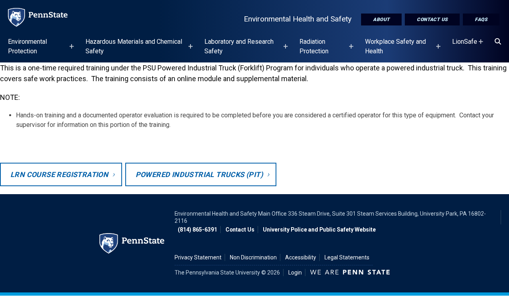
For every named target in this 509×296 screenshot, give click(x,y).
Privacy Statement (198, 257)
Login (295, 272)
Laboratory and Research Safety (239, 50)
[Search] (498, 42)
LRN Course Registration (59, 174)
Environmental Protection (27, 50)
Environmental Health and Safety (298, 18)
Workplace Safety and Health (395, 50)
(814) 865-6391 (197, 229)
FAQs (481, 19)
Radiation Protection (313, 50)
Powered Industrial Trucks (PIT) (199, 174)
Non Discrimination (253, 257)
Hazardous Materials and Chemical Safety (133, 50)
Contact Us (432, 19)
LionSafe (464, 45)
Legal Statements (346, 257)
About (381, 19)
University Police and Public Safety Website (319, 229)
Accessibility (300, 257)
